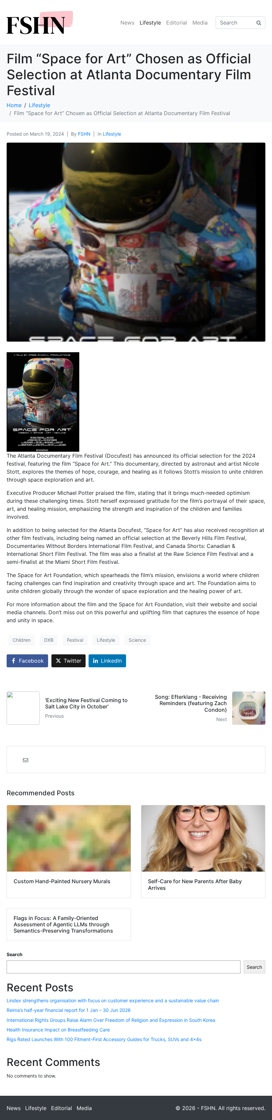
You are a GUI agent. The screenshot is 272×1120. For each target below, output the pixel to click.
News (127, 22)
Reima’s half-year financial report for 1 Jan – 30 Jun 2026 (69, 1010)
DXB (48, 640)
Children (22, 640)
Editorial (176, 22)
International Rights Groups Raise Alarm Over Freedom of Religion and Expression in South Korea (111, 1020)
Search (15, 954)
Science (137, 640)
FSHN (84, 134)
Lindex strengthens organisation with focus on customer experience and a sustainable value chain (113, 1000)
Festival (75, 640)
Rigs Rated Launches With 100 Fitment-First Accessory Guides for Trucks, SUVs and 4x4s (104, 1039)
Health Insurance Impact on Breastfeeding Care (58, 1029)
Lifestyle (150, 22)
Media (200, 22)
